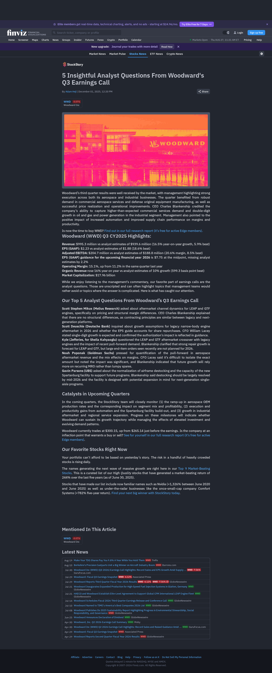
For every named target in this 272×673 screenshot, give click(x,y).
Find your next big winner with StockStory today (145, 493)
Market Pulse (117, 54)
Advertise (87, 657)
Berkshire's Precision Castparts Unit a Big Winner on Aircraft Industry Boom (114, 565)
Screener (23, 39)
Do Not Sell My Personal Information (181, 657)
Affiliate (75, 657)
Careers (99, 657)
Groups (66, 39)
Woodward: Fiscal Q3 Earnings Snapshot (95, 576)
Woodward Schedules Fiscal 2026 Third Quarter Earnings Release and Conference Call (120, 600)
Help (259, 39)
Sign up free (256, 32)
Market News (97, 54)
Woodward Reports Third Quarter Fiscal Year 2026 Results (105, 581)
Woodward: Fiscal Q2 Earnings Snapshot (95, 631)
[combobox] (86, 33)
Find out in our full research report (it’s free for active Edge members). (153, 231)
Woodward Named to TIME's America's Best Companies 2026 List (109, 605)
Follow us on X (151, 657)
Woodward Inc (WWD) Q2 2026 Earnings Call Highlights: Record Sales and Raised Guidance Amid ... (128, 626)
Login (240, 32)
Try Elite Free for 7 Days (195, 24)
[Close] (267, 24)
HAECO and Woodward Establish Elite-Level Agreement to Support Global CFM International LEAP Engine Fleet (134, 593)
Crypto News (175, 54)
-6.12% (125, 577)
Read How (166, 46)
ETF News (156, 54)
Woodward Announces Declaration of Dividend (99, 617)
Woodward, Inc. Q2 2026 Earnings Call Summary (100, 622)
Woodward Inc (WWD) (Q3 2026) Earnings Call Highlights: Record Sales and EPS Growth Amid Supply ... (130, 569)
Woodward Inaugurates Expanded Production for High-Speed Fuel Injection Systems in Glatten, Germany (130, 586)
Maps (35, 39)
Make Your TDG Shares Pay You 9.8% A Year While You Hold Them (109, 560)
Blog (119, 657)
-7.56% (193, 570)
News (55, 39)
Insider (78, 39)
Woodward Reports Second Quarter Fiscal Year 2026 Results (107, 636)
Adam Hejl (71, 91)
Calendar (136, 39)
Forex (101, 39)
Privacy (137, 657)
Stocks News (137, 54)
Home (11, 39)
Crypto (111, 39)
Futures (89, 39)
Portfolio (123, 39)
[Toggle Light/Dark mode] (226, 33)
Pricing (247, 39)
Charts (45, 39)
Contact (110, 657)
